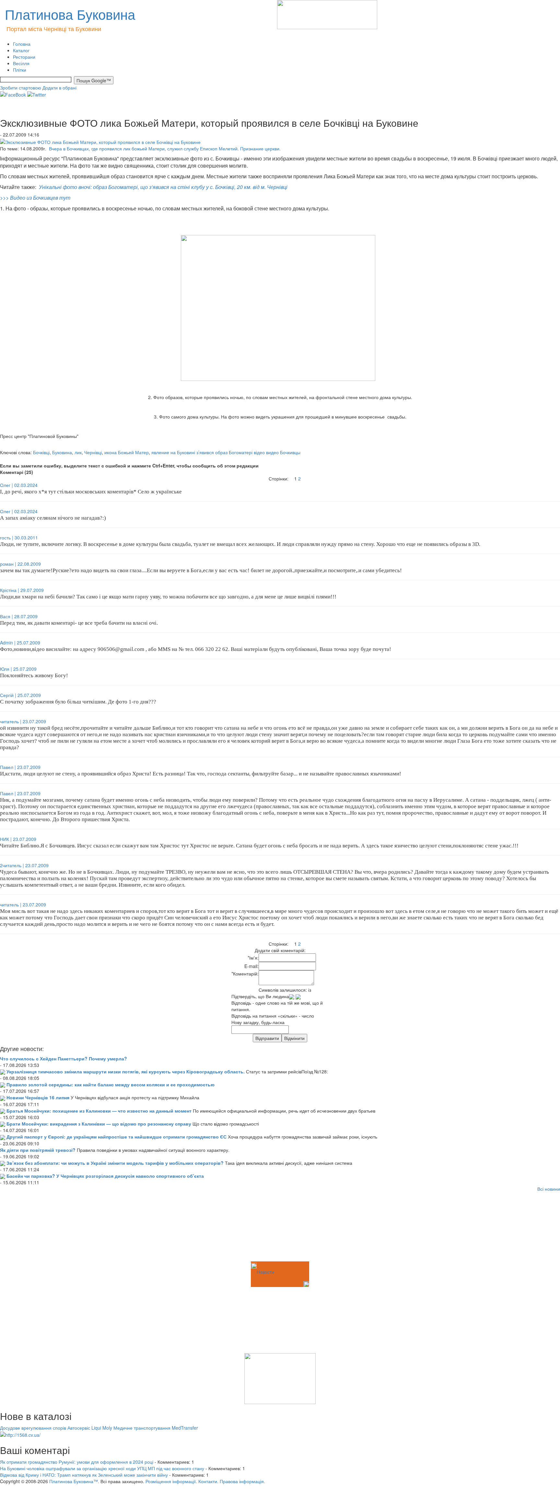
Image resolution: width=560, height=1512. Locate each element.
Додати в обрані (59, 87)
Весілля (21, 63)
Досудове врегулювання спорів (33, 1427)
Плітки (19, 69)
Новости (265, 1272)
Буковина (62, 452)
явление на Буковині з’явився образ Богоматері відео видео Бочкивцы (225, 452)
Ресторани (24, 56)
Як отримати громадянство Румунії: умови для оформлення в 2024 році (76, 1462)
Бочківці (41, 452)
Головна (21, 44)
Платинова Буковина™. (74, 1481)
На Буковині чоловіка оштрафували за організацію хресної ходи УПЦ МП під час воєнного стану (102, 1468)
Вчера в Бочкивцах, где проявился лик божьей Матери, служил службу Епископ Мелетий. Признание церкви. (165, 148)
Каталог (21, 50)
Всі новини (548, 1189)
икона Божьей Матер (126, 452)
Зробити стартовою (20, 87)
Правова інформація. (242, 1481)
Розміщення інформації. (171, 1481)
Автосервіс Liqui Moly (89, 1427)
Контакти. (208, 1481)
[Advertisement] (32, 1227)
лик (78, 452)
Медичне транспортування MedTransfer (155, 1427)
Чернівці (93, 452)
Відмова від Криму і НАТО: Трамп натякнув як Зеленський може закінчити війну (84, 1474)
